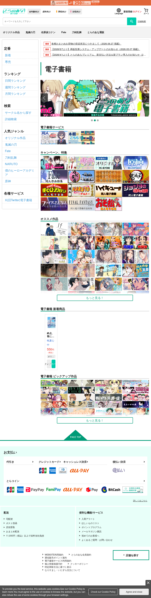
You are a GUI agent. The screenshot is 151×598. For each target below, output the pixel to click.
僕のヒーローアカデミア (19, 172)
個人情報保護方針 (53, 563)
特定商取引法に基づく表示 (58, 566)
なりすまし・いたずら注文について (62, 569)
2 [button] (95, 120)
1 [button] (92, 120)
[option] (95, 98)
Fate (63, 32)
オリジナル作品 (11, 32)
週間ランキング (15, 87)
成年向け (47, 11)
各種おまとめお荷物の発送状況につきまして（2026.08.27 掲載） (86, 43)
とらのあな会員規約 (81, 554)
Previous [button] (44, 98)
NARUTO (11, 164)
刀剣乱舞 (77, 32)
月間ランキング (15, 93)
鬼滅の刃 (30, 32)
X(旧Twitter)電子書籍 (18, 200)
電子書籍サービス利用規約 (58, 560)
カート (53, 364)
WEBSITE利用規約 (54, 554)
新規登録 (128, 11)
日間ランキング (15, 80)
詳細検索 (142, 21)
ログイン (137, 11)
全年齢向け (34, 11)
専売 (8, 62)
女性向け (76, 11)
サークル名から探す (18, 112)
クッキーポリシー (79, 563)
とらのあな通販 (95, 32)
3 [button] (98, 120)
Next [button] (145, 98)
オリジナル (51, 356)
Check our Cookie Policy (103, 591)
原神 (8, 181)
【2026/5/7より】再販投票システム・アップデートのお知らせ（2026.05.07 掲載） (95, 49)
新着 (8, 55)
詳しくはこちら (140, 500)
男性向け (62, 11)
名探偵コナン (48, 32)
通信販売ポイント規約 (56, 557)
